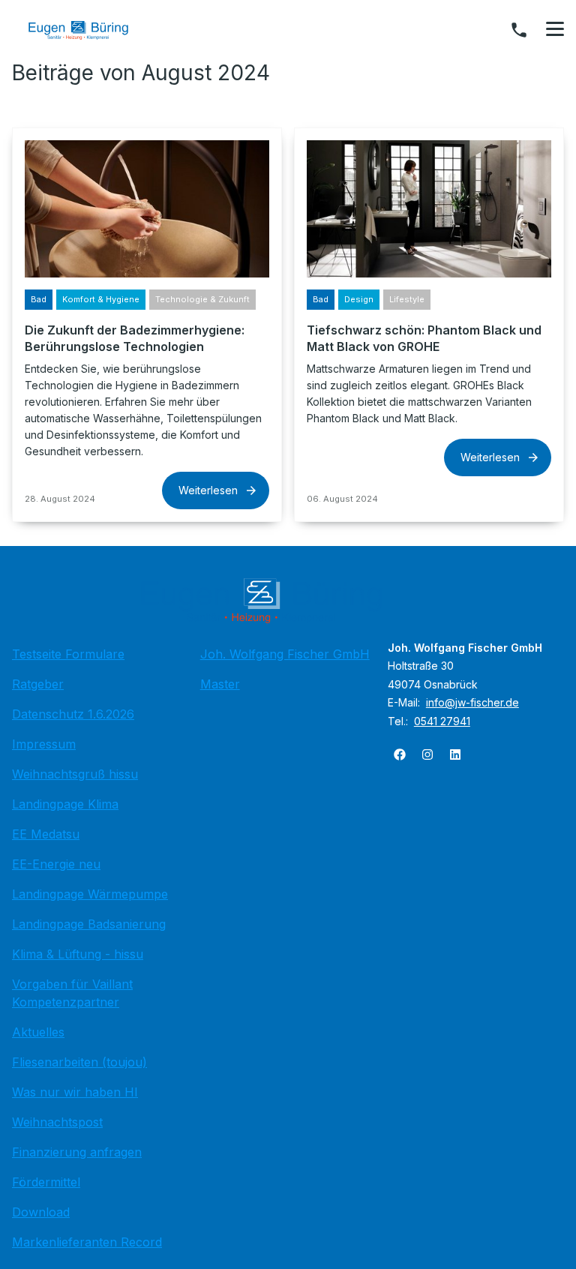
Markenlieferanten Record (87, 1242)
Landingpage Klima (65, 804)
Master (220, 684)
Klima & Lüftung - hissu (77, 954)
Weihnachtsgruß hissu (75, 774)
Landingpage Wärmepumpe (90, 894)
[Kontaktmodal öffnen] (519, 30)
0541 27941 (442, 721)
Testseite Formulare (68, 654)
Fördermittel (46, 1182)
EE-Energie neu (56, 864)
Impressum (44, 744)
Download (41, 1212)
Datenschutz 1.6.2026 (73, 714)
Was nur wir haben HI (75, 1092)
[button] (555, 29)
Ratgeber (38, 684)
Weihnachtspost (57, 1122)
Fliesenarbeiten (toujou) (79, 1062)
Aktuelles (38, 1032)
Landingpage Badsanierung (89, 924)
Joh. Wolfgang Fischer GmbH (285, 654)
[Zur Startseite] (89, 30)
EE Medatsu (46, 834)
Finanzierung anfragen (77, 1152)
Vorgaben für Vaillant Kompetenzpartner (72, 993)
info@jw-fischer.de (472, 702)
